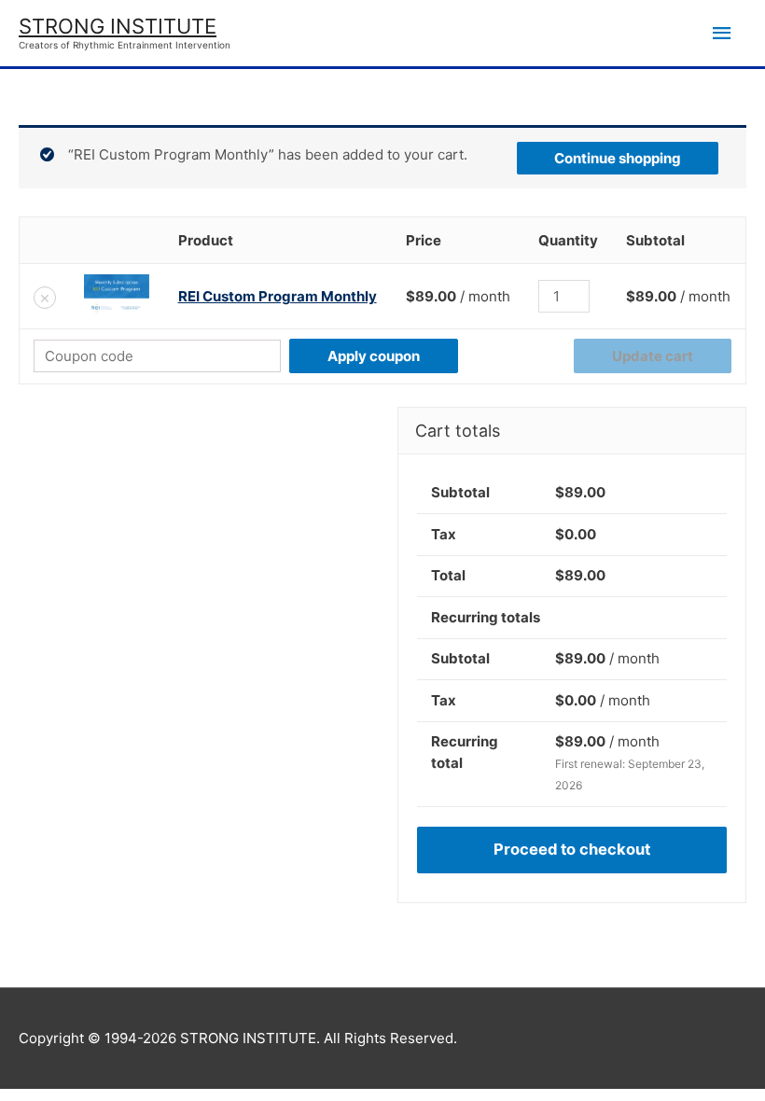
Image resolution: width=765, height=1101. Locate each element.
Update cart (652, 356)
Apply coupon (373, 356)
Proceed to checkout (572, 849)
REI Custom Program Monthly (277, 296)
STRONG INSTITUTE (117, 26)
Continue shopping (617, 158)
